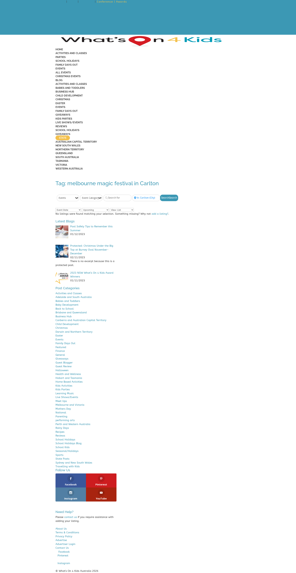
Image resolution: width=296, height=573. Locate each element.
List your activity (71, 24)
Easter (60, 103)
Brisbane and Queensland (71, 312)
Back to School (65, 308)
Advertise (87, 1)
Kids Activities (64, 385)
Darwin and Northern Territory (74, 331)
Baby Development (67, 304)
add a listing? (160, 213)
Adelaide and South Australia (74, 297)
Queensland (64, 153)
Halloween (62, 370)
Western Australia (69, 168)
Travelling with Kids (68, 466)
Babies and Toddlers (70, 87)
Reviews (61, 126)
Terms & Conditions (67, 532)
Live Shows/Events (69, 122)
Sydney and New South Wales (74, 462)
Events (60, 68)
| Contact (134, 1)
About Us (61, 528)
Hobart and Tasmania (69, 378)
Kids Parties (64, 118)
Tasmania (62, 160)
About (72, 1)
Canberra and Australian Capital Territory (81, 320)
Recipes (60, 431)
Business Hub (65, 91)
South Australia (67, 157)
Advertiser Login (65, 544)
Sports (59, 455)
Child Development (69, 95)
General (60, 354)
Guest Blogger (64, 362)
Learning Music (65, 393)
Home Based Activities (69, 381)
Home (61, 1)
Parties (61, 57)
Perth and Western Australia (73, 424)
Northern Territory (70, 149)
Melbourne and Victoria (70, 404)
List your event (69, 28)
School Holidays (67, 60)
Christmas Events (68, 76)
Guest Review (64, 366)
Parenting (61, 416)
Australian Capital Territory (76, 141)
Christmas (63, 99)
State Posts (62, 458)
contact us (70, 517)
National (61, 412)
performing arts (65, 420)
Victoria (61, 164)
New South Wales (68, 145)
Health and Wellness (68, 374)
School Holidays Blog (69, 443)
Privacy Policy (64, 536)
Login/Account (68, 32)
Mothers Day (63, 408)
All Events (63, 72)
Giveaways (63, 114)
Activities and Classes (71, 53)
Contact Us (62, 547)
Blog (59, 80)
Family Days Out (67, 64)
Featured (61, 347)
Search (169, 197)
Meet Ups (61, 401)
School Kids (63, 447)
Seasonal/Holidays (67, 451)
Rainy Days (62, 427)
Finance (60, 351)
